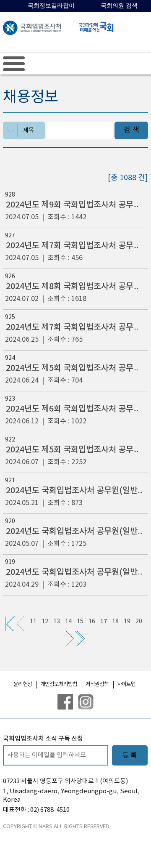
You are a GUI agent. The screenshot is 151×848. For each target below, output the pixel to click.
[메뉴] (14, 63)
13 (56, 621)
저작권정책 (97, 684)
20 (138, 621)
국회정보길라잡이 (51, 6)
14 (68, 621)
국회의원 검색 (119, 6)
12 (45, 621)
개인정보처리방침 (58, 684)
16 (92, 621)
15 (80, 621)
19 (127, 621)
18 (115, 621)
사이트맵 (126, 684)
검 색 (131, 130)
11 (33, 621)
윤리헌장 (22, 684)
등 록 (129, 755)
